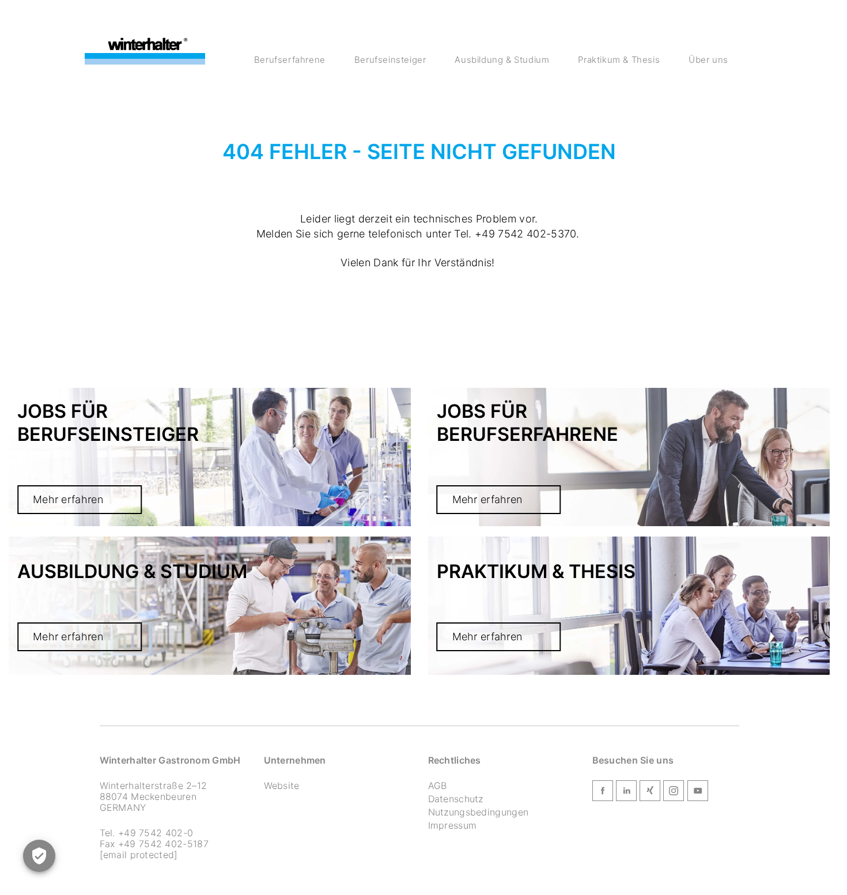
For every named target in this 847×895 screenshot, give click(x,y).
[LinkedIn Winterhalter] (626, 793)
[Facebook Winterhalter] (602, 793)
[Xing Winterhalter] (650, 793)
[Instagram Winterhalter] (673, 793)
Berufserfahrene (290, 59)
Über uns (708, 59)
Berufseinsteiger (390, 59)
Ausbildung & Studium (502, 59)
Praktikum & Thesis (619, 59)
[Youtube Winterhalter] (697, 793)
